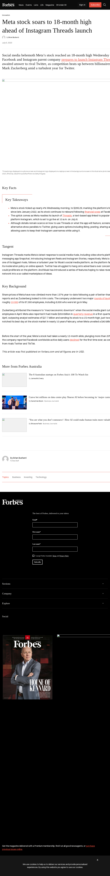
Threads (67, 215)
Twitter (19, 622)
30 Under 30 (61, 5)
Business (16, 477)
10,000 (14, 302)
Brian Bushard (13, 37)
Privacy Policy (64, 556)
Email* (34, 520)
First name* (36, 532)
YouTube (25, 622)
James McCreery (37, 378)
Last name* (36, 544)
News (21, 5)
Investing (28, 477)
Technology (41, 477)
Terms (54, 556)
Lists (36, 5)
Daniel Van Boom (37, 401)
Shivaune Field (36, 424)
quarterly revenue (83, 314)
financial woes (92, 211)
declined (74, 339)
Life (41, 5)
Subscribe (95, 5)
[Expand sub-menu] (103, 584)
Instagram (14, 622)
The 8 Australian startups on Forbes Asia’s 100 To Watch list (58, 374)
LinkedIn (9, 622)
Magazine (50, 5)
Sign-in (82, 5)
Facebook (3, 622)
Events (29, 5)
